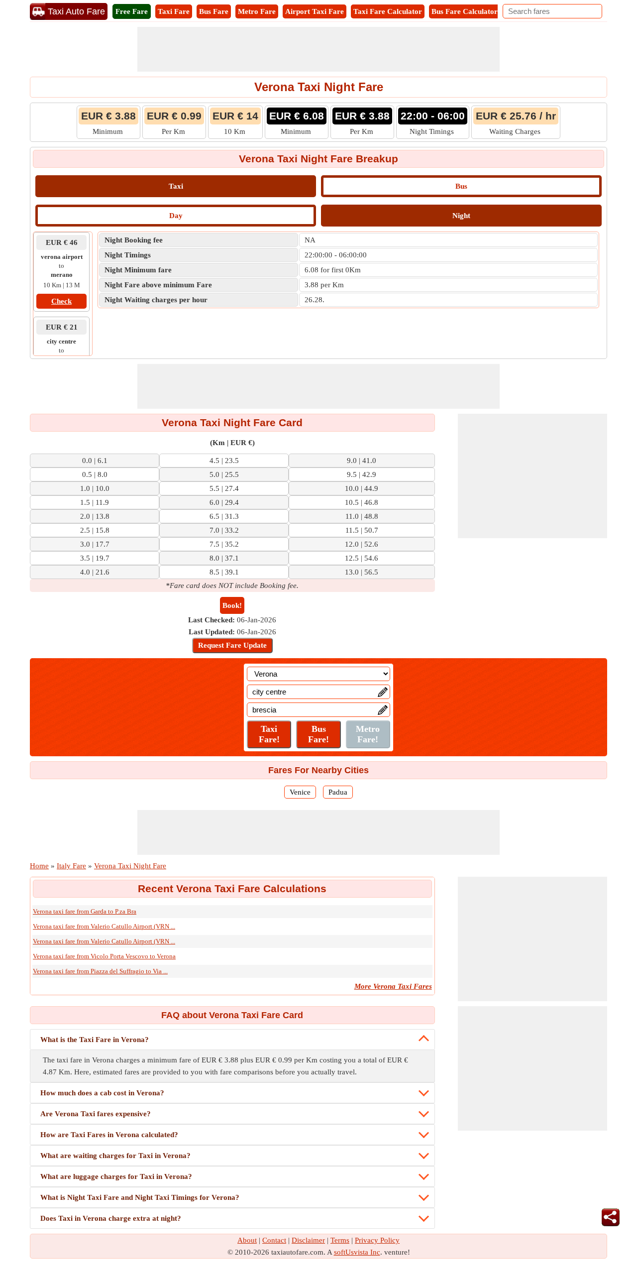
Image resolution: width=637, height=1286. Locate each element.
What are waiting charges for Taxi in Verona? (115, 1156)
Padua (337, 792)
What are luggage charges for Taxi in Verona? (116, 1176)
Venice (300, 792)
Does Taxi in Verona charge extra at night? (110, 1218)
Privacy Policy (377, 1240)
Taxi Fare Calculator (387, 11)
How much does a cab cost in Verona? (102, 1093)
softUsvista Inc (357, 1252)
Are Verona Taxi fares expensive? (95, 1114)
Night (461, 216)
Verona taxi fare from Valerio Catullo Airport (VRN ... (104, 926)
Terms (339, 1240)
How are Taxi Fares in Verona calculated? (109, 1135)
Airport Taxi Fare (314, 11)
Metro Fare (257, 11)
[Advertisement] (318, 49)
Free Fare (131, 11)
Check (61, 301)
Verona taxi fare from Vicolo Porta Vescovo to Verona (104, 956)
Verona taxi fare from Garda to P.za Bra (84, 911)
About (247, 1240)
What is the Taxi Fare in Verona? (94, 1040)
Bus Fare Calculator (464, 11)
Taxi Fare (174, 11)
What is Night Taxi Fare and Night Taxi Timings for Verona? (139, 1197)
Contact (274, 1240)
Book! (232, 605)
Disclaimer (308, 1240)
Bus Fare (213, 11)
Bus (461, 186)
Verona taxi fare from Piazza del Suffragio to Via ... (100, 971)
